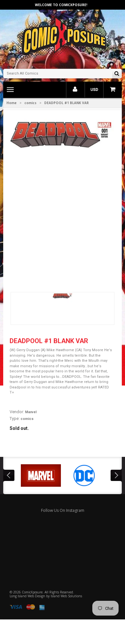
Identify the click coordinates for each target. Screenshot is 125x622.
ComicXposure (32, 592)
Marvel (31, 412)
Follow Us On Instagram (62, 510)
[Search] (116, 74)
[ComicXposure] (62, 38)
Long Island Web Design (27, 596)
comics (30, 103)
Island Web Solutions (66, 596)
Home (11, 103)
